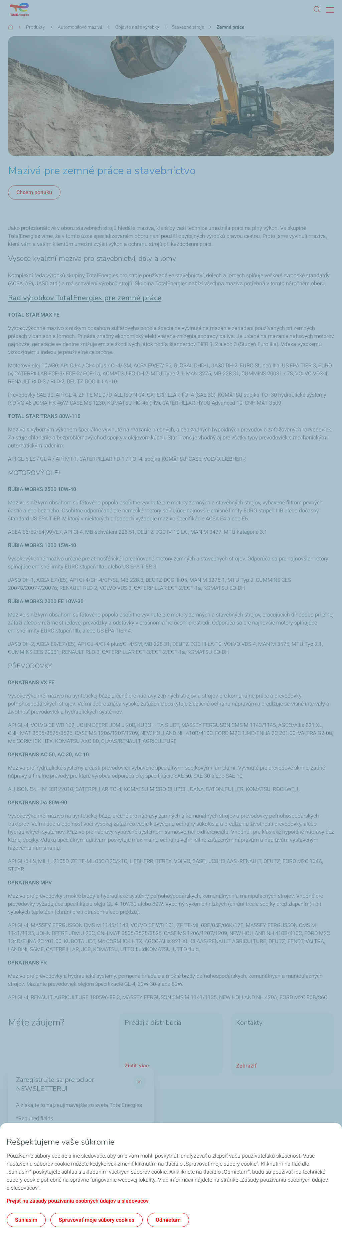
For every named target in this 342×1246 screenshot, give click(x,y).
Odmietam (168, 1220)
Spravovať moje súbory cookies (96, 1220)
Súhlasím (26, 1220)
